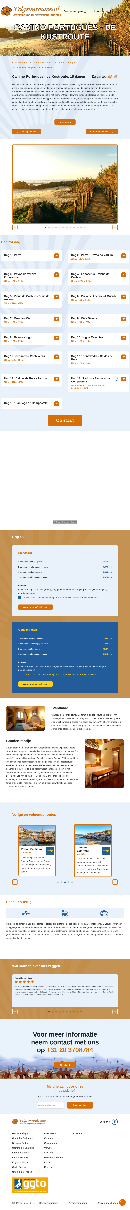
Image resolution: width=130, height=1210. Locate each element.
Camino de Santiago (23, 1147)
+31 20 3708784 (70, 1049)
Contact (123, 11)
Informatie (50, 1133)
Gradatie (48, 1138)
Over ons (49, 1152)
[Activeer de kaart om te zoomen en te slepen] (65, 480)
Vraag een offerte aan (35, 607)
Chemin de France (22, 1172)
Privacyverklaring (77, 1203)
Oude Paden (19, 1167)
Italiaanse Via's (20, 1157)
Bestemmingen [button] (73, 11)
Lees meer (65, 122)
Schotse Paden (20, 1143)
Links (47, 1162)
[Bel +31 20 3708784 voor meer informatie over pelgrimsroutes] (122, 1202)
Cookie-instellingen (107, 1203)
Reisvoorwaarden (53, 1157)
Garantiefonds (51, 1143)
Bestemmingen (20, 62)
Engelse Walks (20, 1162)
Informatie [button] (100, 11)
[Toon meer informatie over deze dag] (56, 255)
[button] (15, 227)
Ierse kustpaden (20, 1152)
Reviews (48, 1167)
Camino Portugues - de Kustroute (34, 67)
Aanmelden (80, 1105)
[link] (50, 851)
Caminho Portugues (42, 62)
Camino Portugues (67, 62)
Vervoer (48, 1147)
